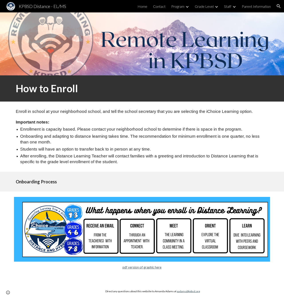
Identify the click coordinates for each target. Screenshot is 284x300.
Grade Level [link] (204, 6)
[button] (278, 6)
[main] (142, 88)
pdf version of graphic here (142, 267)
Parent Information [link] (256, 6)
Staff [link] (227, 6)
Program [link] (177, 6)
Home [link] (142, 6)
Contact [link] (159, 6)
